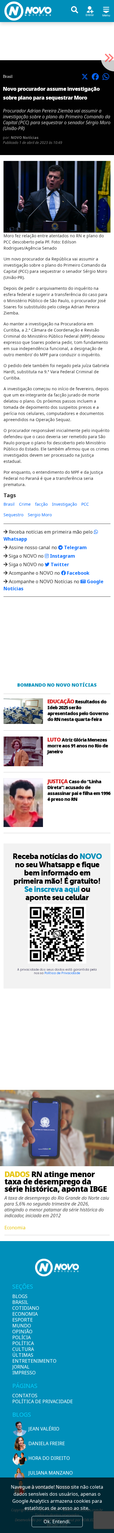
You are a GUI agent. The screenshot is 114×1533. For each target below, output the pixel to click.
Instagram (62, 556)
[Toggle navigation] (106, 11)
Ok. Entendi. (57, 1521)
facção (41, 504)
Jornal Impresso (22, 1370)
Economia (22, 1314)
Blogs (19, 1296)
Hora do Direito (49, 1458)
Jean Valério (43, 1429)
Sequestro (13, 514)
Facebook (77, 573)
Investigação (64, 504)
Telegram (75, 547)
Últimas (22, 1355)
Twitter (59, 564)
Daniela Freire (46, 1443)
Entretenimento (22, 1361)
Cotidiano (22, 1308)
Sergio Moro (40, 514)
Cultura (22, 1349)
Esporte (22, 1320)
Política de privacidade (42, 1401)
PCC (85, 504)
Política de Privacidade (62, 973)
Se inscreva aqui (52, 889)
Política (22, 1343)
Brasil (9, 504)
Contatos (24, 1395)
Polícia (21, 1337)
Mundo (21, 1326)
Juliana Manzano (50, 1473)
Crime (25, 504)
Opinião (22, 1331)
